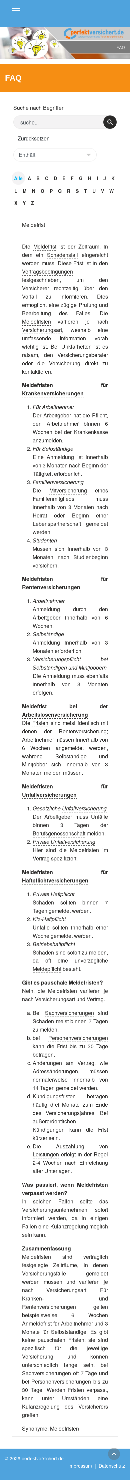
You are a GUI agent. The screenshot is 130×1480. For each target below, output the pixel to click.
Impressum (80, 1465)
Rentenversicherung (83, 731)
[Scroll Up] (114, 1454)
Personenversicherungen (78, 1038)
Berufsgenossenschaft (59, 833)
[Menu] (16, 8)
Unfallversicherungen (49, 794)
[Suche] (110, 122)
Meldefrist (33, 225)
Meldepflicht (47, 969)
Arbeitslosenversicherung (55, 714)
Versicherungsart (42, 330)
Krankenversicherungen (53, 393)
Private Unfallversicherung (64, 841)
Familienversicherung (58, 482)
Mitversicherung (68, 490)
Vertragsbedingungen (47, 271)
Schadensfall (62, 255)
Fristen (40, 723)
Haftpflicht (62, 894)
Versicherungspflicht (57, 659)
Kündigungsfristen (54, 1096)
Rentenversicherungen (51, 587)
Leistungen (46, 1154)
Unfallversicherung (84, 808)
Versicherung (64, 363)
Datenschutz (112, 1465)
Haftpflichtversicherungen (55, 880)
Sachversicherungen (69, 1013)
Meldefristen (36, 321)
